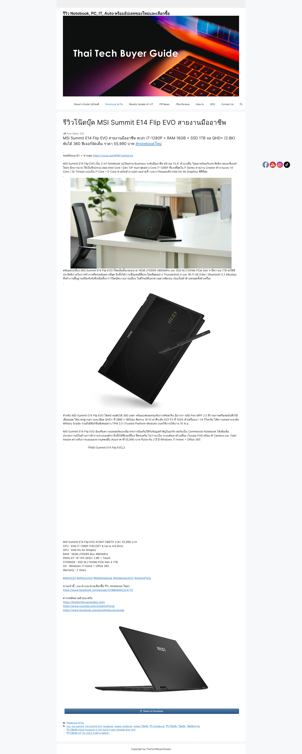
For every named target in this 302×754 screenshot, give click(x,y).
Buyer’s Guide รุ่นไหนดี (86, 104)
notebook (108, 726)
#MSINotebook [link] (102, 578)
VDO (212, 104)
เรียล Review (183, 104)
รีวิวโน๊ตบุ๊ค (171, 726)
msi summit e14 (93, 726)
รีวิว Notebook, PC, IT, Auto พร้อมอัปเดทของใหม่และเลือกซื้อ (116, 13)
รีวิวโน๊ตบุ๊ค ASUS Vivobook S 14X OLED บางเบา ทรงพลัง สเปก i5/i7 (101, 729)
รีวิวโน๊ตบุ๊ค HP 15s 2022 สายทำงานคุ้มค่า (88, 733)
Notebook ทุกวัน (114, 104)
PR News (164, 104)
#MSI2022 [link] (69, 578)
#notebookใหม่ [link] (149, 143)
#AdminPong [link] (142, 578)
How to (200, 104)
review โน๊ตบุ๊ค (141, 726)
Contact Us (227, 104)
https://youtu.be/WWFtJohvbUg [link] (113, 155)
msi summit (78, 726)
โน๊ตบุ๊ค (181, 726)
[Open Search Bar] (241, 104)
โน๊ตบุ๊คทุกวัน (193, 726)
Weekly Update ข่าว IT (141, 104)
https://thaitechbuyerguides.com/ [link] (84, 602)
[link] (98, 590)
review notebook (123, 726)
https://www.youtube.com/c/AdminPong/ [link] (89, 606)
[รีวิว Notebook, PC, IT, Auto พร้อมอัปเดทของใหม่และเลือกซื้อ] (151, 55)
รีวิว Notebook (157, 726)
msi (68, 726)
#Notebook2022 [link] (123, 578)
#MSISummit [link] (85, 578)
